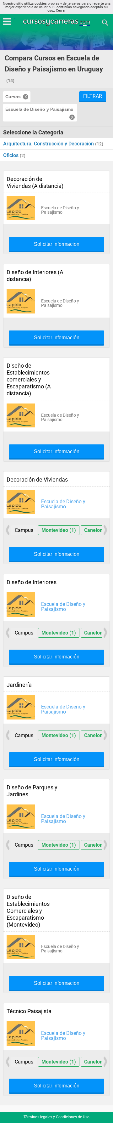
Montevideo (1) (58, 530)
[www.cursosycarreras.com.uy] (57, 22)
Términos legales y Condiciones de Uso (56, 1117)
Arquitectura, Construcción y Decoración (49, 144)
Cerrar (61, 10)
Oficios (11, 155)
